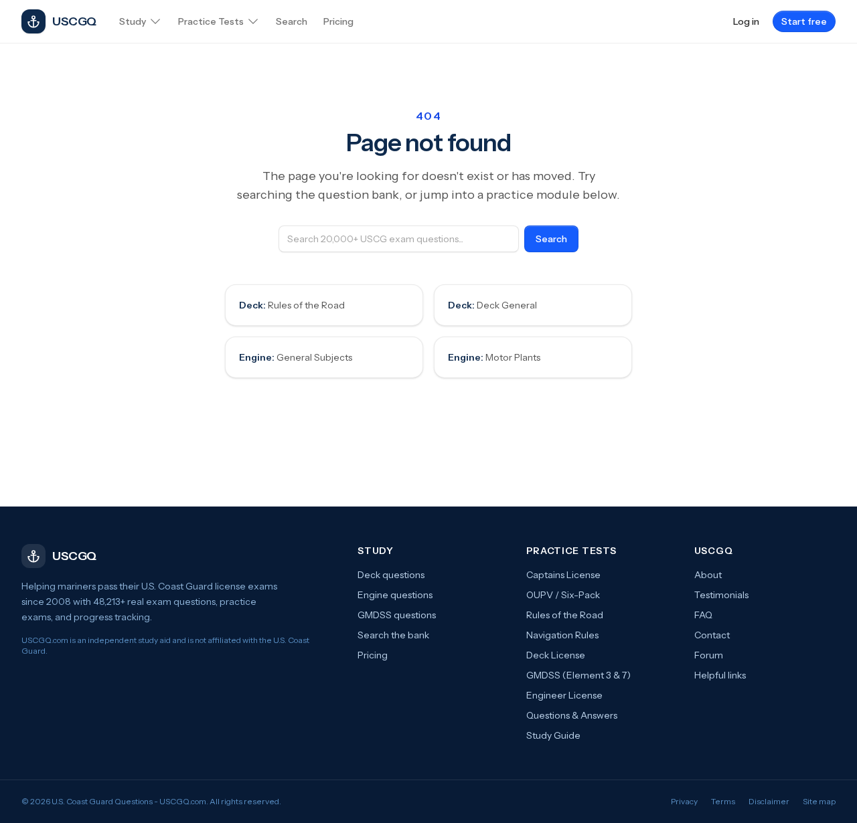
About (708, 575)
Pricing (373, 655)
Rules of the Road (292, 305)
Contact (712, 635)
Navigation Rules (562, 635)
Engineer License (564, 695)
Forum (708, 655)
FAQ (703, 615)
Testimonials (721, 595)
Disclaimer (769, 801)
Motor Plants (494, 357)
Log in (746, 21)
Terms (723, 801)
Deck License (555, 655)
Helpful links (720, 675)
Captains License (563, 575)
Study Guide (553, 735)
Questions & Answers (571, 715)
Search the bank (393, 635)
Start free (804, 21)
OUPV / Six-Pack (563, 595)
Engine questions (395, 595)
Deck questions (391, 575)
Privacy (684, 801)
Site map (819, 801)
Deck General (492, 305)
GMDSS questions (397, 615)
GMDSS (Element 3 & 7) (578, 675)
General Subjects (295, 357)
